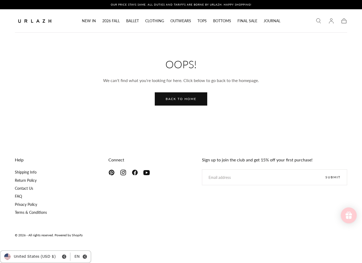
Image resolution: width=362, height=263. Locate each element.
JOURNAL (272, 21)
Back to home (181, 99)
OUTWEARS (180, 21)
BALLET (132, 21)
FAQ (18, 196)
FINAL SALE (247, 21)
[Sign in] (331, 21)
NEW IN (89, 21)
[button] (318, 21)
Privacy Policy (26, 204)
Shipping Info (26, 172)
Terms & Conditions (31, 212)
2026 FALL (111, 21)
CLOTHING (154, 21)
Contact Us (24, 188)
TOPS (202, 21)
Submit (333, 177)
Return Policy (26, 180)
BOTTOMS (222, 21)
